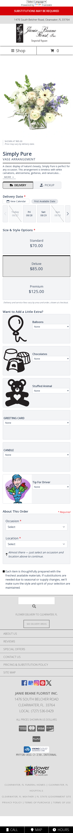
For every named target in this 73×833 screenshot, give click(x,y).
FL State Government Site (54, 796)
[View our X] (48, 684)
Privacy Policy (12, 802)
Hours (62, 829)
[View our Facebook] (24, 684)
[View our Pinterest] (42, 684)
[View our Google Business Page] (30, 684)
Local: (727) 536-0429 (36, 711)
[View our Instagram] (36, 684)
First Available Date (44, 201)
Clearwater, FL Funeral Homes (25, 784)
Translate (47, 5)
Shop (20, 50)
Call (13, 829)
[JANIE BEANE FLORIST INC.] (36, 41)
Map (37, 829)
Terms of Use (62, 802)
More (7, 177)
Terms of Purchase (37, 802)
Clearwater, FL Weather (18, 796)
